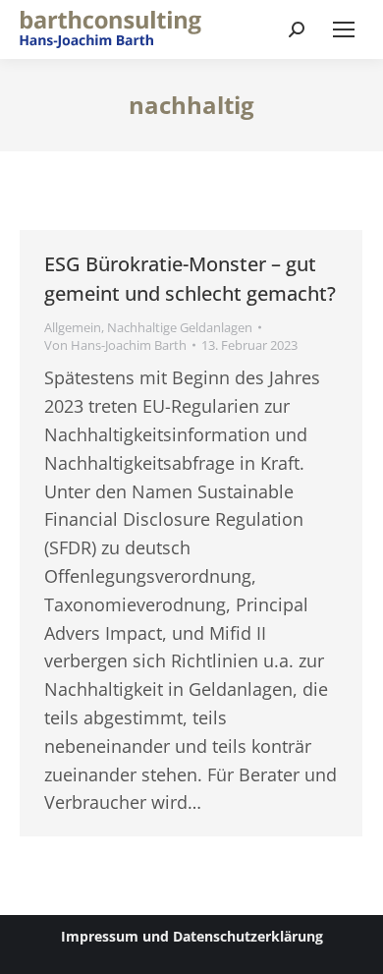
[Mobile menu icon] (343, 29)
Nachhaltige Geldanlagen (179, 327)
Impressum (99, 936)
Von (115, 345)
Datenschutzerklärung (248, 936)
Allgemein (72, 327)
